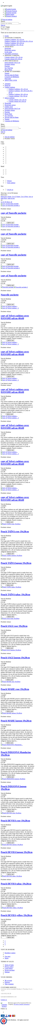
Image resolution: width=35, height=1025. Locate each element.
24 (4, 202)
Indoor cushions (9, 98)
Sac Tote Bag (9, 68)
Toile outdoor (11, 183)
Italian (12, 14)
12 (2, 202)
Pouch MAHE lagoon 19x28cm (16, 720)
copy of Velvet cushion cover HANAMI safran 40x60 (15, 317)
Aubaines (7, 84)
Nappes (7, 73)
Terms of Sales (9, 965)
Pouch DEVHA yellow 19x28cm (16, 915)
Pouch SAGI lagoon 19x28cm (15, 657)
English (13, 9)
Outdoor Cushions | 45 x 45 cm (14, 39)
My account (8, 980)
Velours (9, 181)
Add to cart (10, 222)
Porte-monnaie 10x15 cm (12, 62)
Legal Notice (9, 968)
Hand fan (7, 85)
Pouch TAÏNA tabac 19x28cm (15, 594)
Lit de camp (8, 52)
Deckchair (8, 48)
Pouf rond (8, 78)
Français (14, 11)
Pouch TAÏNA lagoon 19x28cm (16, 563)
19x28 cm (10, 190)
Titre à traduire (9, 984)
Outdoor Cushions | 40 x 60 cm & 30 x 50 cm (19, 41)
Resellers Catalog (10, 953)
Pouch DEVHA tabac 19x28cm (16, 883)
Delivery (7, 982)
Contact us (4, 1000)
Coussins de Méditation (12, 77)
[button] (13, 38)
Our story (7, 956)
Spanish (13, 13)
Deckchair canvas (10, 50)
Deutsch (14, 16)
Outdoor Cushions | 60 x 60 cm (14, 43)
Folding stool (9, 107)
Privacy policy (9, 967)
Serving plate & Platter (12, 75)
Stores (6, 958)
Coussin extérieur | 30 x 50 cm (14, 45)
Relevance (4, 196)
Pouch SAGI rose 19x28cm (14, 626)
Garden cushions (10, 87)
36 (6, 202)
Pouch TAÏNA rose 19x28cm (15, 531)
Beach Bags (8, 70)
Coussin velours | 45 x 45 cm (13, 57)
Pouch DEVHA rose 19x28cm (15, 820)
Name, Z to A (20, 196)
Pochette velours (10, 64)
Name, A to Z (12, 196)
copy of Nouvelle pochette (13, 213)
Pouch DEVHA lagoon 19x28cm (16, 852)
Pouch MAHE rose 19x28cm (15, 689)
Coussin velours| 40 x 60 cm (13, 59)
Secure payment (9, 970)
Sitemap (7, 972)
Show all (9, 202)
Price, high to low (9, 198)
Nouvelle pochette (10, 294)
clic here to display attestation (22, 1004)
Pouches (7, 66)
